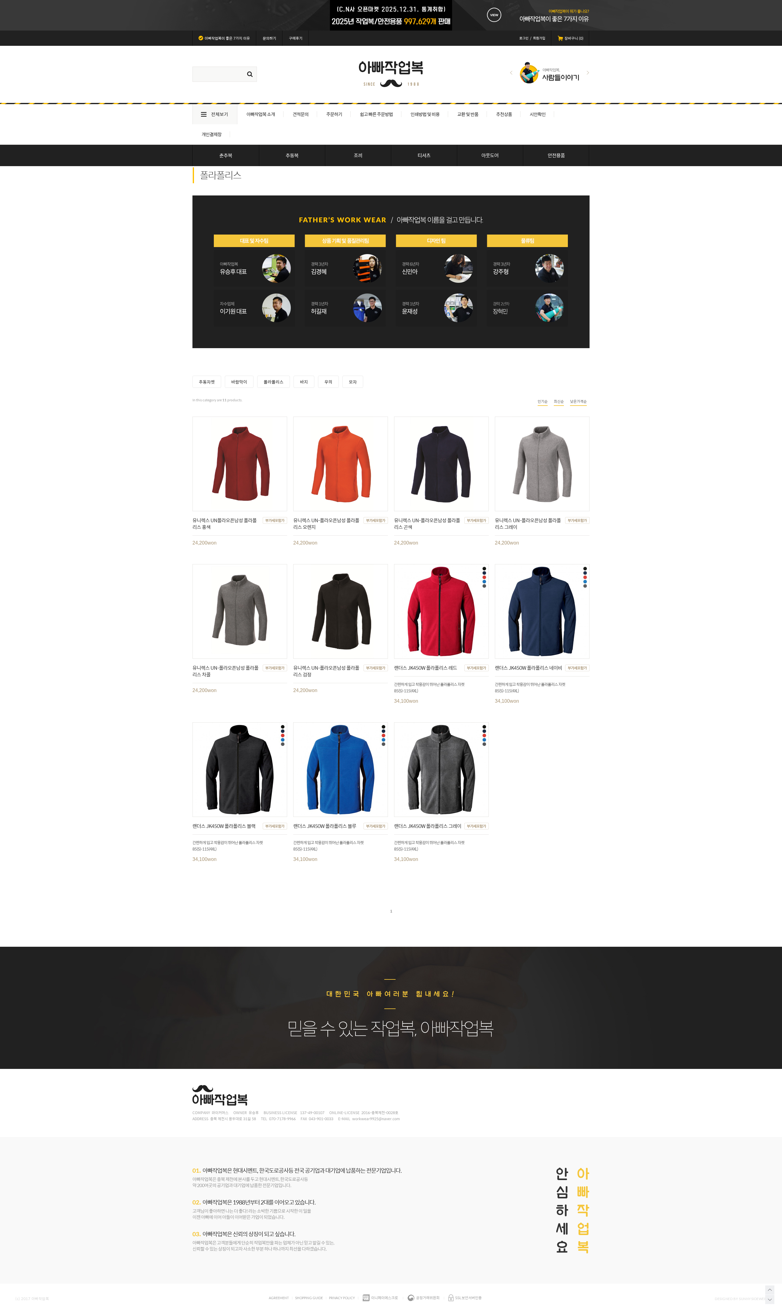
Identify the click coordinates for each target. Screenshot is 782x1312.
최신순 (559, 401)
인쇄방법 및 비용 (425, 114)
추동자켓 (207, 381)
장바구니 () (574, 38)
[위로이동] (769, 1290)
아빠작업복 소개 (261, 114)
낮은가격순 (578, 401)
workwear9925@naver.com (376, 1118)
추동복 (292, 155)
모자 (353, 381)
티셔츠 (424, 155)
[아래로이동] (769, 1299)
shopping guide (309, 1298)
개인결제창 (211, 134)
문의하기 (269, 38)
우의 (328, 381)
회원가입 (539, 38)
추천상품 (504, 114)
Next (588, 73)
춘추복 (225, 155)
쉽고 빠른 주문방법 (376, 114)
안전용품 (556, 155)
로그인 (523, 38)
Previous (511, 73)
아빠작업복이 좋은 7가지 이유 (227, 38)
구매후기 (295, 38)
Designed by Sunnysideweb (741, 1299)
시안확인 (538, 114)
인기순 (543, 401)
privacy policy (342, 1298)
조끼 (358, 155)
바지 (304, 381)
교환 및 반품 (467, 114)
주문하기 (334, 114)
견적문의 (301, 114)
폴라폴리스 (273, 381)
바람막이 (239, 381)
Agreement (279, 1298)
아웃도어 (490, 155)
